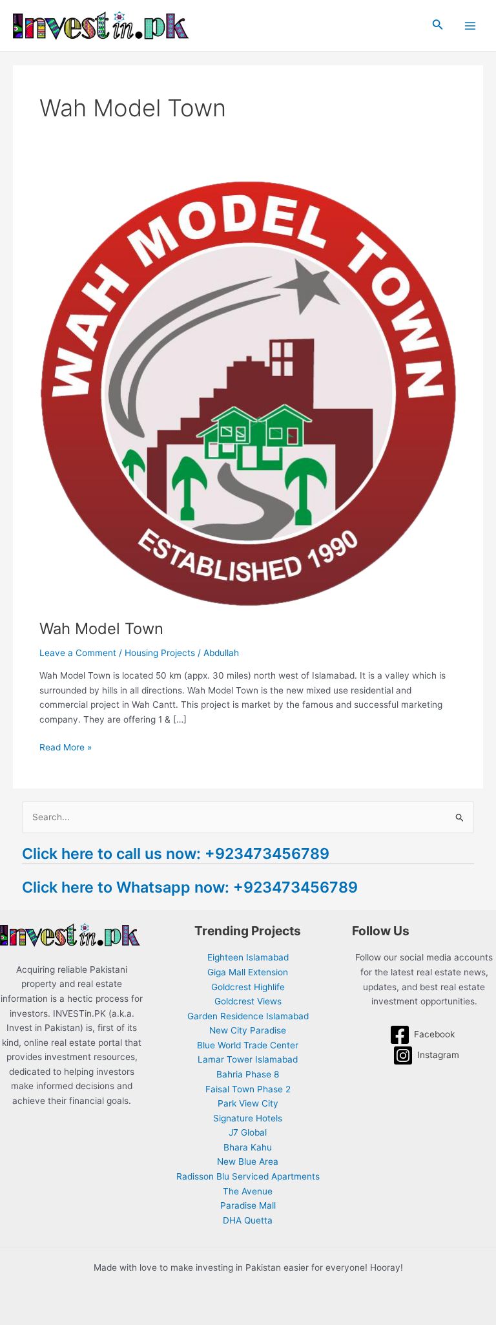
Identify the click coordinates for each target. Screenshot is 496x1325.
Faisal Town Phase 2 (248, 1089)
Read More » (65, 746)
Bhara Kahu (247, 1147)
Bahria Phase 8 (247, 1074)
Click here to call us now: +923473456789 (175, 853)
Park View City (248, 1103)
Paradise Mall (248, 1205)
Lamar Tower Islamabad (248, 1059)
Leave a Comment (77, 653)
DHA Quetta (248, 1220)
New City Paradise (247, 1030)
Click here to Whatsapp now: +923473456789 (190, 887)
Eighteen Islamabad (248, 957)
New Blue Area (247, 1161)
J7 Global (248, 1132)
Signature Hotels (247, 1118)
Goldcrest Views (248, 1001)
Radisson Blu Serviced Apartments (248, 1176)
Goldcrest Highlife (248, 987)
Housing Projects (160, 653)
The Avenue (248, 1191)
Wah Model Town (101, 628)
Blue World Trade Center (247, 1045)
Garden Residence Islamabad (248, 1016)
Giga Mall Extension (247, 972)
